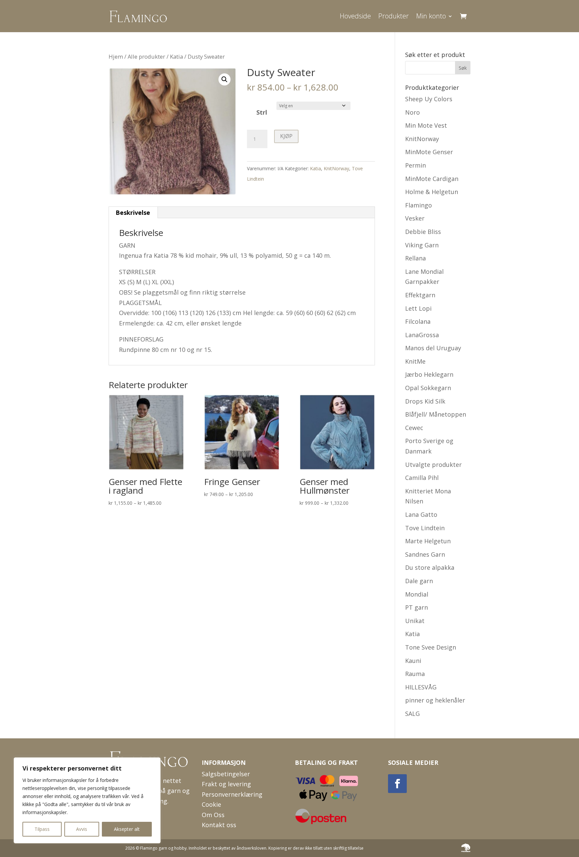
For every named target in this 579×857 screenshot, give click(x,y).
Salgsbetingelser (226, 774)
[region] (87, 800)
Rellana (415, 258)
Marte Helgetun (428, 541)
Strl (261, 112)
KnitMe (415, 361)
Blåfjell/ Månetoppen (435, 414)
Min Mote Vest (426, 125)
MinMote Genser (429, 152)
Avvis (81, 829)
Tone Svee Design (430, 647)
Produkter (393, 15)
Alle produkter (146, 56)
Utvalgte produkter (433, 465)
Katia (176, 56)
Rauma (415, 674)
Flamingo (418, 205)
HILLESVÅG (421, 687)
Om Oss (213, 815)
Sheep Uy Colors (428, 99)
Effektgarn (420, 295)
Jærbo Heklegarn (429, 374)
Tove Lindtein (425, 528)
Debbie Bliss (423, 232)
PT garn (416, 607)
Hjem (116, 56)
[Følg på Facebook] (397, 783)
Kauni (413, 661)
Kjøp (286, 136)
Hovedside (355, 15)
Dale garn (419, 581)
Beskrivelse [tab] (133, 212)
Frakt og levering (226, 784)
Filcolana (418, 321)
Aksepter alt (127, 829)
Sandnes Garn (425, 554)
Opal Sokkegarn (428, 388)
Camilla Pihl (422, 478)
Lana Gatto (421, 514)
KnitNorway (336, 168)
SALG (412, 714)
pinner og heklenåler (435, 700)
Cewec (414, 428)
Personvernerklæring (232, 794)
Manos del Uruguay (433, 348)
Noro (412, 112)
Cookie (211, 804)
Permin (415, 165)
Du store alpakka (429, 567)
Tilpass (42, 829)
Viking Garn (422, 245)
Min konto (431, 15)
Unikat (415, 621)
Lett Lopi (418, 308)
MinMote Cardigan (431, 179)
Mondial (416, 594)
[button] (224, 79)
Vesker (415, 218)
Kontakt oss (219, 825)
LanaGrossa (422, 335)
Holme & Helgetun (431, 192)
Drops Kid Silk (425, 401)
